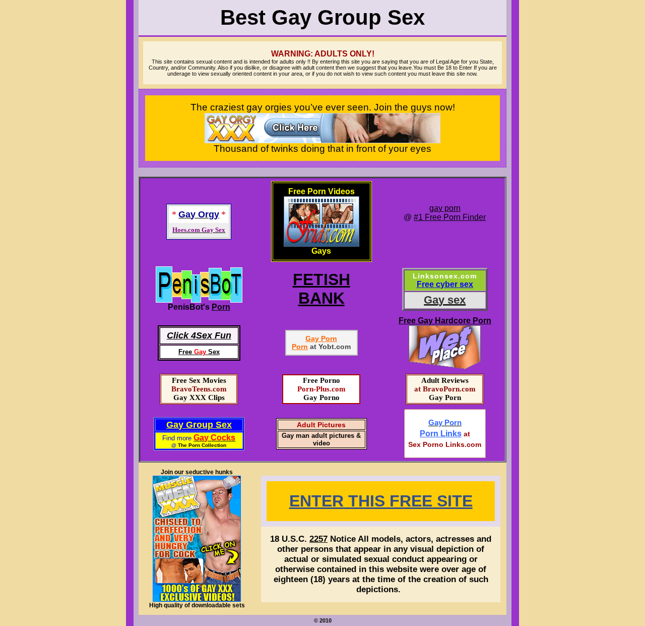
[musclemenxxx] (197, 599)
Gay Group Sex (199, 425)
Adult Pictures (321, 425)
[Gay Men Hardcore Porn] (199, 300)
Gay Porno (321, 397)
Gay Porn (321, 338)
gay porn (445, 208)
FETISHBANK (321, 288)
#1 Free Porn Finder (450, 217)
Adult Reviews (445, 380)
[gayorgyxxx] (322, 140)
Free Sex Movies (199, 380)
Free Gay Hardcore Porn (445, 320)
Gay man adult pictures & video (321, 439)
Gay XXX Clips (199, 397)
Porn (221, 307)
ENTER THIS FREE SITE (381, 501)
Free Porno (321, 380)
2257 (318, 539)
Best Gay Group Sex (322, 17)
